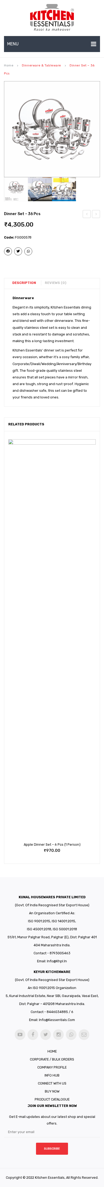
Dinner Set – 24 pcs (87, 215)
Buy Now (52, 1091)
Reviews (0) (55, 283)
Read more (44, 847)
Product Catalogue (52, 1099)
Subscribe (52, 1148)
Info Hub (52, 1075)
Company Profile (52, 1067)
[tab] (26, 282)
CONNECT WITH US (52, 1083)
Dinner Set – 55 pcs (96, 215)
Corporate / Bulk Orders (52, 1059)
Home (8, 65)
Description (24, 283)
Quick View (59, 847)
